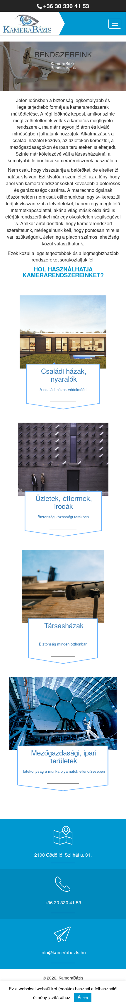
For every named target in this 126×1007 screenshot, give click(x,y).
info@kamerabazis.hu (63, 952)
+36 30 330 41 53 (66, 5)
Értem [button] (83, 997)
